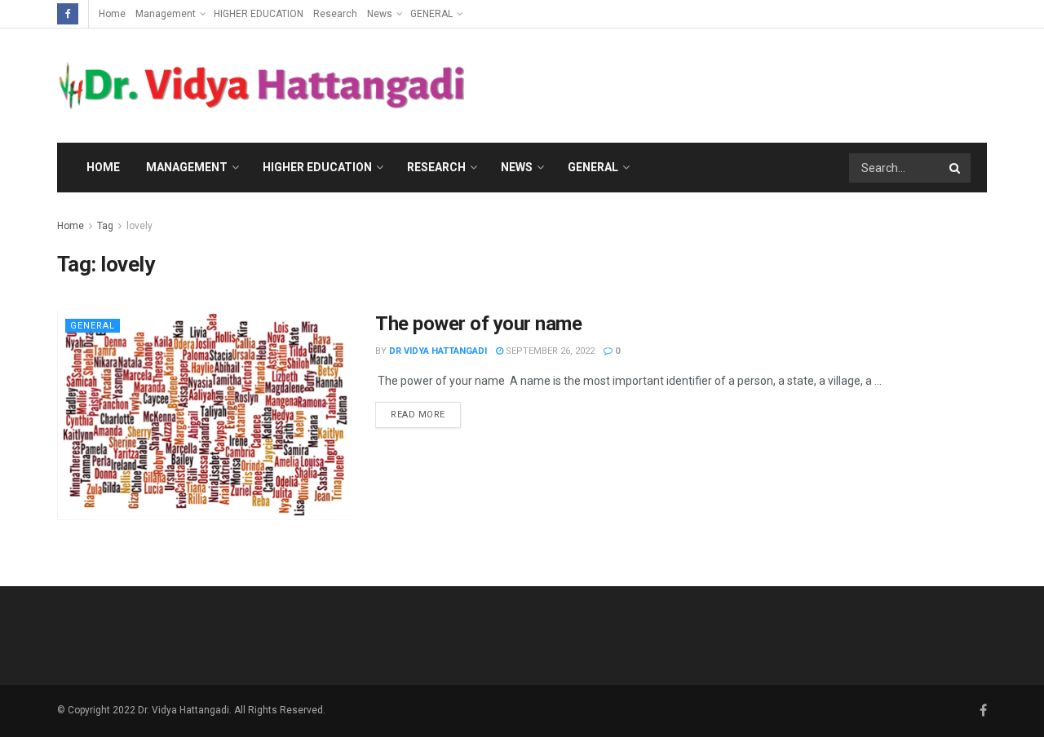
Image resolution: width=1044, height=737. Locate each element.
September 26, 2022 (549, 351)
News (379, 14)
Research (335, 14)
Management (165, 14)
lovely (139, 226)
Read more (418, 414)
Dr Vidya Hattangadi (438, 351)
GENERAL (431, 14)
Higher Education (317, 167)
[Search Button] (956, 168)
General (593, 167)
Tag (105, 226)
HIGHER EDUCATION (258, 14)
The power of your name (478, 323)
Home (112, 14)
